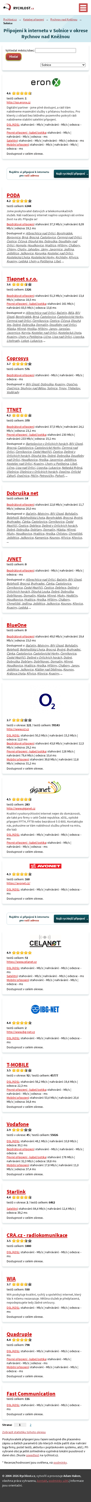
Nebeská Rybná (72, 468)
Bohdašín (71, 514)
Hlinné (21, 329)
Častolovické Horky (70, 317)
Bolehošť (13, 518)
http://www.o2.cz (18, 729)
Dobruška (50, 241)
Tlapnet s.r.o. (22, 278)
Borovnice (13, 237)
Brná (25, 237)
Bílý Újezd (32, 384)
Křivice (73, 257)
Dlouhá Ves (35, 241)
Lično (47, 337)
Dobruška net (22, 493)
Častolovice (48, 237)
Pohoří (59, 476)
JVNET (14, 559)
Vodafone (18, 1124)
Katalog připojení (33, 19)
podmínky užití (58, 1481)
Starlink (16, 1191)
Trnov (62, 388)
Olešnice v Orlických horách (38, 472)
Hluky (10, 534)
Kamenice (41, 538)
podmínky (60, 1462)
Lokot (25, 341)
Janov (53, 329)
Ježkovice (26, 253)
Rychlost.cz (10, 19)
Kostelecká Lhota (18, 257)
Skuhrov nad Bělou (33, 388)
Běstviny (43, 514)
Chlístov (61, 534)
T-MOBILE (18, 1064)
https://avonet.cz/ (18, 883)
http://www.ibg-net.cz (21, 1032)
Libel (57, 261)
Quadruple (19, 1334)
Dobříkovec (14, 596)
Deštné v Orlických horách (59, 526)
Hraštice (50, 245)
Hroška (31, 329)
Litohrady (13, 341)
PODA (13, 195)
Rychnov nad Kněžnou (63, 19)
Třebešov (74, 388)
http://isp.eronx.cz (18, 102)
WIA (11, 1278)
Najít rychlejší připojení (70, 173)
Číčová (22, 241)
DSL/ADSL (13, 125)
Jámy (44, 249)
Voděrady (13, 392)
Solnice (52, 388)
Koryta (25, 333)
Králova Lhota (16, 673)
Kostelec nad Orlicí (60, 253)
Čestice (11, 241)
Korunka (40, 253)
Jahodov (33, 249)
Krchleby (61, 257)
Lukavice (36, 341)
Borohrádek (64, 233)
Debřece (34, 526)
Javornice (55, 249)
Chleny (11, 249)
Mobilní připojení (18, 144)
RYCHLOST (23, 8)
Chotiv (21, 249)
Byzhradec (14, 522)
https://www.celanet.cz (22, 962)
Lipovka (78, 337)
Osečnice (13, 388)
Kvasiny (12, 261)
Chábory (74, 245)
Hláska (11, 329)
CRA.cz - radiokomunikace (37, 1235)
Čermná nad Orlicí (69, 237)
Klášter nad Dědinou (48, 669)
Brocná (34, 237)
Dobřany (36, 530)
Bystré (78, 518)
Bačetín (62, 313)
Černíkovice (40, 321)
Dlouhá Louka (40, 592)
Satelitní (12, 140)
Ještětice (13, 253)
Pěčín (34, 476)
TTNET (14, 409)
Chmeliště (75, 534)
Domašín (42, 325)
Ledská (23, 261)
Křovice (77, 538)
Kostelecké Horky (42, 257)
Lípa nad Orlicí (62, 337)
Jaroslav (64, 329)
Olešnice (12, 472)
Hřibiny (62, 245)
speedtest (32, 1455)
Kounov (54, 538)
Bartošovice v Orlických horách (47, 444)
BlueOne (17, 625)
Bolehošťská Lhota (32, 518)
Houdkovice (35, 245)
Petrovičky (46, 476)
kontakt (42, 1481)
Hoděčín (71, 596)
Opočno (71, 384)
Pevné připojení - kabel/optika (26, 133)
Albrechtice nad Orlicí (40, 233)
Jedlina (69, 249)
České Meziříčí (42, 452)
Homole (20, 245)
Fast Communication (31, 1393)
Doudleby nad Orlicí (62, 325)
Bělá (71, 313)
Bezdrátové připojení (20, 224)
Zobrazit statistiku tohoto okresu (24, 1432)
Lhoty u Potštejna (41, 261)
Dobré (16, 325)
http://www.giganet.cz (21, 808)
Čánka (26, 522)
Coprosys (17, 358)
